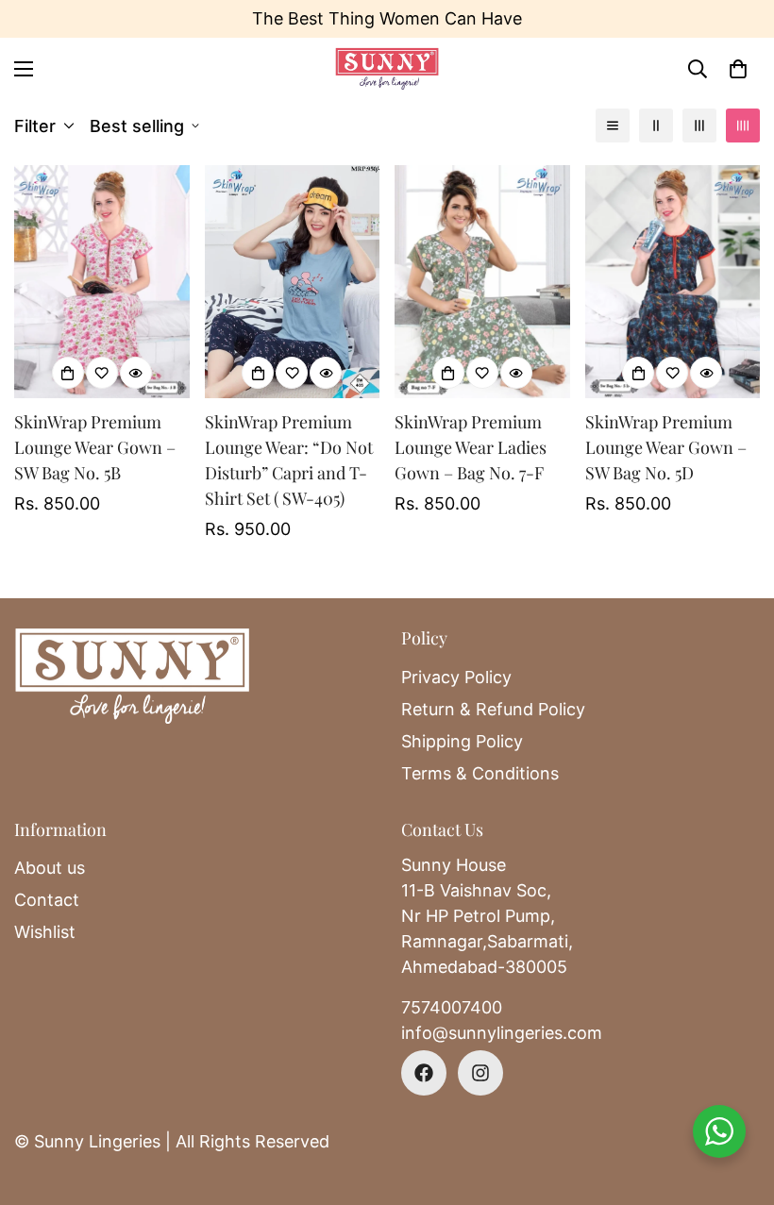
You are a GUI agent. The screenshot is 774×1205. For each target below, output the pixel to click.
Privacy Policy (456, 677)
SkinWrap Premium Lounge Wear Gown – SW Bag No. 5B (95, 447)
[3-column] (699, 125)
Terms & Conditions (480, 773)
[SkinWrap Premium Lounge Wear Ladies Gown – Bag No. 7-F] (482, 281)
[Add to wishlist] (102, 373)
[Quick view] (136, 373)
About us (49, 868)
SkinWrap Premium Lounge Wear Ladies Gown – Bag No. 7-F (471, 447)
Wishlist (45, 932)
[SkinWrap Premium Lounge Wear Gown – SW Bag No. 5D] (673, 281)
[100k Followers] (480, 1073)
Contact (46, 900)
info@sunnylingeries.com (501, 1033)
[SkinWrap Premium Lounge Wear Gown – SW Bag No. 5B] (102, 281)
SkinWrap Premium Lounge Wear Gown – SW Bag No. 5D (666, 447)
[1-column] (613, 125)
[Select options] (68, 373)
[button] (738, 69)
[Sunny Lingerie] (387, 68)
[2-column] (656, 125)
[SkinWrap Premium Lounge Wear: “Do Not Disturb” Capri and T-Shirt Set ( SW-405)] (292, 281)
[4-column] (743, 125)
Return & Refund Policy (493, 709)
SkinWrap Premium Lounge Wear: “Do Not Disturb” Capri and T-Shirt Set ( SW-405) (289, 460)
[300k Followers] (423, 1073)
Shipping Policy (462, 741)
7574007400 (451, 1007)
